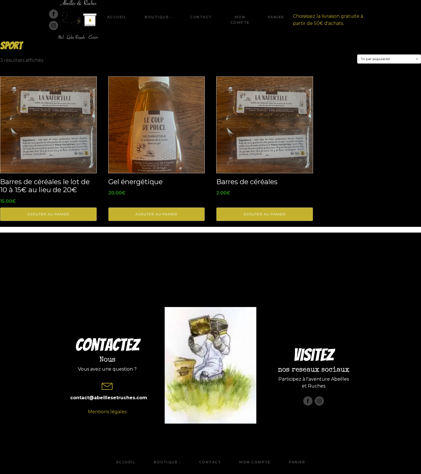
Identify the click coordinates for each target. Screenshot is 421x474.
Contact (201, 17)
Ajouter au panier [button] (48, 214)
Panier (276, 17)
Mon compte (239, 20)
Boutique (157, 17)
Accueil (117, 17)
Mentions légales (107, 411)
